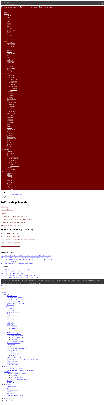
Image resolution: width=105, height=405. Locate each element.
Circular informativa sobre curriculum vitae (13, 222)
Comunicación (11, 95)
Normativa (13, 86)
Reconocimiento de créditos (12, 114)
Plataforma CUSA (9, 398)
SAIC (8, 59)
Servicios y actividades (10, 92)
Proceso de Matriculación (11, 105)
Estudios (6, 14)
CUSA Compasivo (10, 65)
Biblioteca (7, 171)
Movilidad (10, 97)
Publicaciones (14, 157)
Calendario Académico (13, 80)
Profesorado (11, 54)
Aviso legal (4, 213)
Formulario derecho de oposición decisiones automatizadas (18, 240)
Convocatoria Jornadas (14, 159)
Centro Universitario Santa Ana (13, 194)
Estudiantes (10, 57)
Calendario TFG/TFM (13, 83)
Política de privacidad (10, 71)
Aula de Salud (11, 169)
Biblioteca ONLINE (10, 174)
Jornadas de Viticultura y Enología (10, 153)
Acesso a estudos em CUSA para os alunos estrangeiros (84, 280)
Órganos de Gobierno (10, 47)
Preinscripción (14, 110)
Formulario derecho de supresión (10, 246)
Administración (8, 135)
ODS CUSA (10, 61)
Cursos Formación (9, 400)
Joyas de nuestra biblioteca (10, 187)
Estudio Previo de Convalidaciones (17, 348)
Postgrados (10, 39)
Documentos (11, 130)
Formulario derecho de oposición (10, 236)
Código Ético (11, 63)
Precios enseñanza (10, 132)
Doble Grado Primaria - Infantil (11, 35)
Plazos (12, 108)
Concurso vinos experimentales (19, 379)
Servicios (9, 184)
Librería (9, 182)
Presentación (11, 43)
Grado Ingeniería (10, 16)
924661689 (7, 2)
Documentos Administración (11, 138)
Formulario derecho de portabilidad (11, 243)
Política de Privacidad (7, 210)
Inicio (5, 12)
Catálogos (10, 177)
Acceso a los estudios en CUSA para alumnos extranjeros (21, 280)
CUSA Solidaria (11, 68)
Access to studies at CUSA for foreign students (10, 144)
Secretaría (7, 74)
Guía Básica (4, 207)
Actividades (7, 149)
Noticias (9, 168)
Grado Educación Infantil (10, 21)
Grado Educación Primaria (10, 26)
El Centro (6, 41)
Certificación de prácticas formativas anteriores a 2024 (11, 120)
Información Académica (10, 76)
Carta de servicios (9, 127)
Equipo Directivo (9, 51)
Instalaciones (11, 45)
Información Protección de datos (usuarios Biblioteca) (16, 219)
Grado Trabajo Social (13, 301)
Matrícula (13, 111)
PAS (8, 55)
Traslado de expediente (13, 89)
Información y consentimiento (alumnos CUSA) (14, 216)
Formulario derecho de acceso (10, 233)
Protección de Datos (39, 283)
